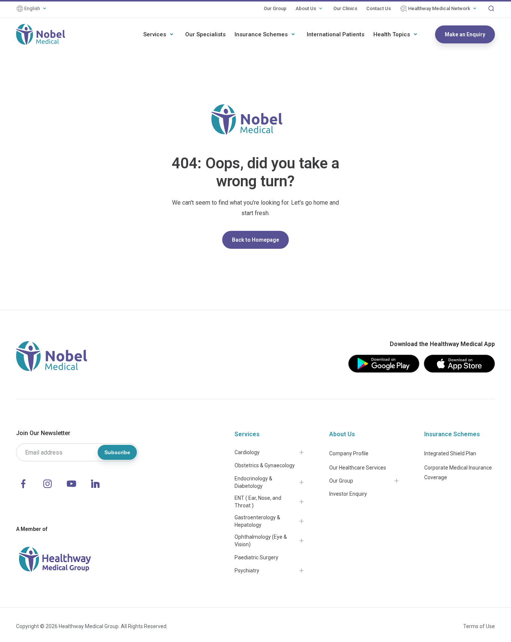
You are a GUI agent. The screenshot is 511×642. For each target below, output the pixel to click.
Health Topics (391, 34)
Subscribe (117, 452)
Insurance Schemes (261, 34)
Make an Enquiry (465, 34)
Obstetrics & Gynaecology (265, 465)
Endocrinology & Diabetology (253, 482)
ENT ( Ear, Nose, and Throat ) (258, 501)
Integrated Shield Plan (450, 453)
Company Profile (348, 453)
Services (154, 34)
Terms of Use (479, 626)
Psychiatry (247, 571)
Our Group (275, 8)
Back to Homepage (255, 240)
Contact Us (378, 8)
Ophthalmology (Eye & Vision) (261, 540)
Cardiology (247, 452)
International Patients (335, 34)
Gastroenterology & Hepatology (257, 521)
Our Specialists (205, 34)
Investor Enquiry (348, 494)
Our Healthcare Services (357, 468)
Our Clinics (345, 8)
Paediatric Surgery (256, 557)
